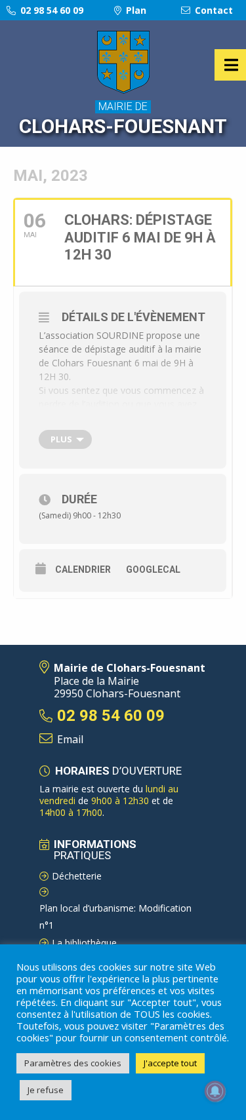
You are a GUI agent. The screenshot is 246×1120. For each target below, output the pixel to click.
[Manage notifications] (215, 1091)
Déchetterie (77, 876)
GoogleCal (153, 569)
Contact (212, 10)
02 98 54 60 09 (50, 10)
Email (70, 739)
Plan (134, 10)
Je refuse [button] (46, 1090)
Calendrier (83, 569)
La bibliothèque (84, 943)
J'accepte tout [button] (170, 1063)
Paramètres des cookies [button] (72, 1063)
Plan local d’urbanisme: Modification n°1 (115, 917)
